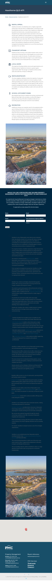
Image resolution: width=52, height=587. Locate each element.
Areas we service (13, 17)
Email (28, 213)
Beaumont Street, (30, 258)
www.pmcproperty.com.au (33, 556)
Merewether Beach (30, 389)
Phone (6, 218)
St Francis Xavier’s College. (31, 333)
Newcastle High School (17, 333)
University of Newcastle (20, 336)
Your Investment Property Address (35, 218)
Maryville (14, 437)
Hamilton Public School (30, 330)
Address (28, 222)
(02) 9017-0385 (14, 560)
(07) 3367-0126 (13, 556)
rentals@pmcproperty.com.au (12, 563)
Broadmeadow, (32, 436)
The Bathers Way (16, 395)
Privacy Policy (35, 576)
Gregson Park (15, 380)
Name (7, 213)
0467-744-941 (12, 561)
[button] (26, 529)
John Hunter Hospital (35, 289)
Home (6, 17)
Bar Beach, (23, 389)
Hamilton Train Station (17, 407)
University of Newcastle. (35, 291)
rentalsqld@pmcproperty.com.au (12, 557)
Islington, (26, 436)
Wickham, (38, 436)
